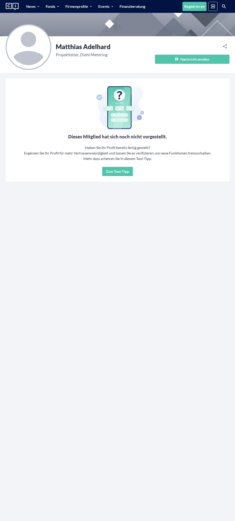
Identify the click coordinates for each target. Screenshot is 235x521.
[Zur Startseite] (12, 6)
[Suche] (224, 6)
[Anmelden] (213, 6)
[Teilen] (224, 46)
